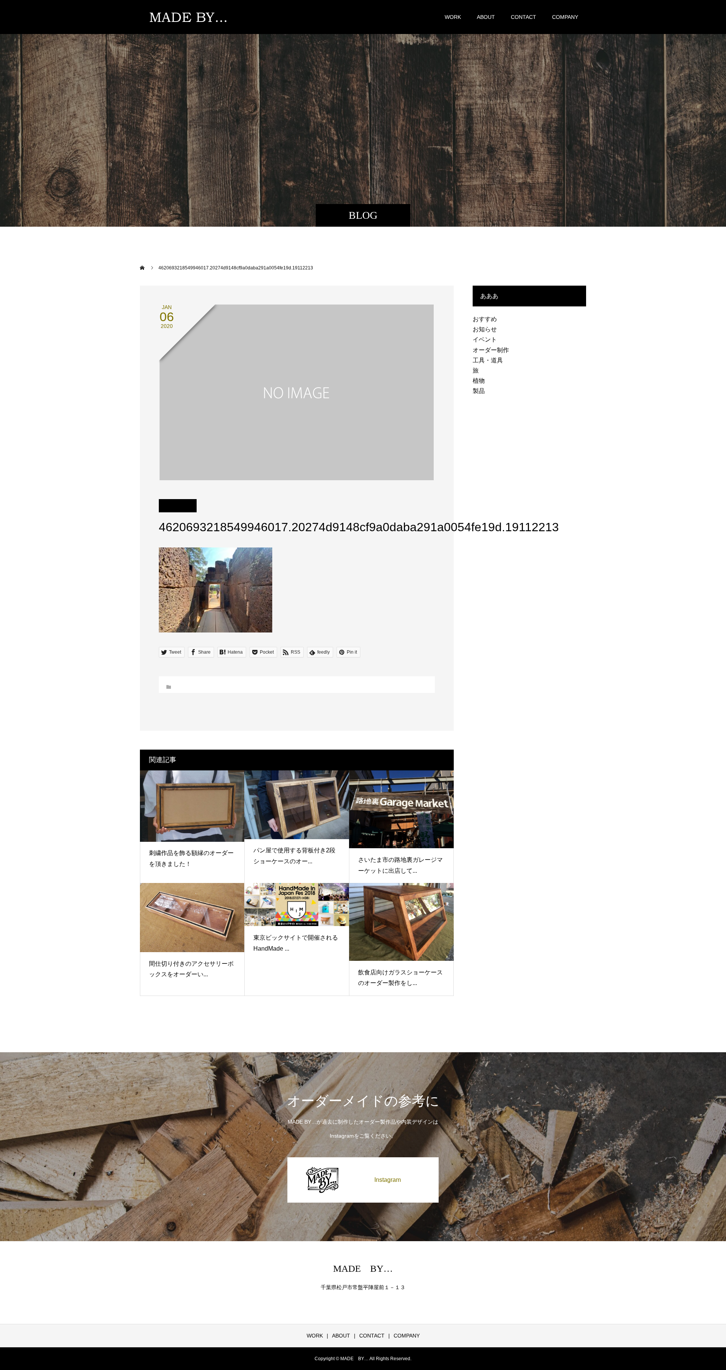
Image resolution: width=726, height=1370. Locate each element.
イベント (485, 339)
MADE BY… (363, 1268)
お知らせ (485, 329)
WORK (453, 17)
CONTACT (523, 17)
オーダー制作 (491, 350)
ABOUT (486, 17)
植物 (479, 380)
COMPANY (565, 17)
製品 (479, 391)
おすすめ (485, 319)
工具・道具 (488, 360)
